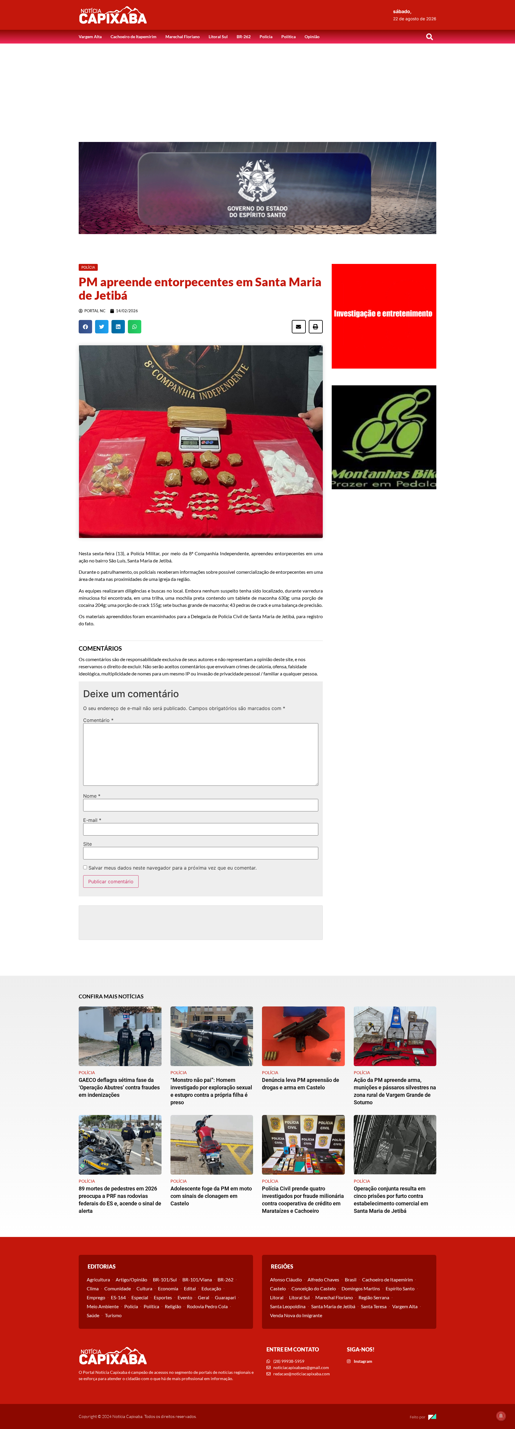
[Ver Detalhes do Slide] (257, 188)
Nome (91, 796)
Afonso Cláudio (286, 1279)
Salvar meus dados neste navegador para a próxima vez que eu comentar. (173, 867)
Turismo (113, 1315)
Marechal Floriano (182, 36)
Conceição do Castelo (313, 1288)
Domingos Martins (361, 1288)
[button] (429, 37)
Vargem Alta (90, 36)
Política (288, 36)
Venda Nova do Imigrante (296, 1315)
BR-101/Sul (165, 1279)
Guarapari (225, 1297)
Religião (173, 1306)
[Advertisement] (257, 88)
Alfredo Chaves (323, 1279)
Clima (93, 1288)
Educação (211, 1288)
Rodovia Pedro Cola (207, 1306)
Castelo (278, 1288)
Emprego (96, 1297)
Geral (203, 1297)
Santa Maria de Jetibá (333, 1306)
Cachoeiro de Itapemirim (133, 36)
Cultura (144, 1288)
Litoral (276, 1297)
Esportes (163, 1297)
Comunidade (117, 1288)
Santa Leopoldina (287, 1306)
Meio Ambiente (103, 1306)
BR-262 (244, 36)
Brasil (350, 1279)
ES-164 (118, 1297)
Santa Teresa (374, 1306)
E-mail (92, 820)
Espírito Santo (400, 1288)
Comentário (98, 720)
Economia (168, 1288)
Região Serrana (374, 1297)
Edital (190, 1288)
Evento (185, 1297)
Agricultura (98, 1279)
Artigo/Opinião (131, 1279)
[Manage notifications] (501, 1416)
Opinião (312, 36)
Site (87, 844)
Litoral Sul (218, 36)
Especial (139, 1297)
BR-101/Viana (197, 1279)
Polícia (266, 36)
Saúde (93, 1315)
